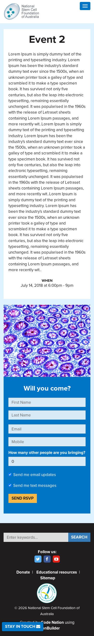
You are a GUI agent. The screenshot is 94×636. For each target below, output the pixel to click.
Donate (23, 572)
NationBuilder (47, 628)
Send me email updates (34, 474)
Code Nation (52, 622)
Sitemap (47, 578)
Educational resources (56, 572)
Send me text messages (34, 485)
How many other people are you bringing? (46, 452)
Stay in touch (20, 626)
